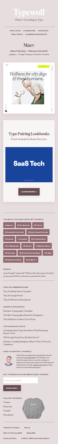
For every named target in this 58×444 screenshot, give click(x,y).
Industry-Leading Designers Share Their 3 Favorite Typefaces (27, 343)
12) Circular (10, 253)
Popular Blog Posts (14, 326)
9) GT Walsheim (12, 246)
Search (7, 269)
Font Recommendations (15, 287)
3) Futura (38, 225)
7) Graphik (22, 239)
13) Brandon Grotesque (29, 253)
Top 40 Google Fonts (13, 295)
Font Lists (15, 31)
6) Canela (9, 239)
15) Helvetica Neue (13, 260)
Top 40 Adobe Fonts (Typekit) (17, 291)
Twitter (6, 402)
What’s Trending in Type (29, 19)
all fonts (17, 276)
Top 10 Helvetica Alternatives (17, 299)
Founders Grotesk (41, 54)
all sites (24, 276)
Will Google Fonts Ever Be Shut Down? (21, 337)
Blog (31, 433)
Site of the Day (12, 433)
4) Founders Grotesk (14, 232)
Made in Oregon (11, 428)
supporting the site (40, 365)
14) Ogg (47, 253)
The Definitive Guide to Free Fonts (19, 319)
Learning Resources (36, 34)
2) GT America (23, 225)
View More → (31, 260)
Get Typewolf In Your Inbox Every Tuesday (25, 374)
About (27, 428)
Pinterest (7, 406)
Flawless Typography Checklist (18, 310)
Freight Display (25, 54)
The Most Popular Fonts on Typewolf (23, 219)
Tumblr (7, 410)
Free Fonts (17, 34)
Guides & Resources (14, 307)
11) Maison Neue (43, 246)
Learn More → (29, 192)
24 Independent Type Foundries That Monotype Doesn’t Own (25, 332)
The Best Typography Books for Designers (23, 314)
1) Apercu (9, 225)
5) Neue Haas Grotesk (38, 232)
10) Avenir (27, 246)
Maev (29, 44)
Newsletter (8, 414)
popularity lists (38, 276)
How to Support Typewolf (17, 351)
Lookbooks (29, 31)
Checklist (43, 31)
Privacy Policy (9, 438)
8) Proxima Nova (38, 239)
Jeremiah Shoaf (30, 357)
